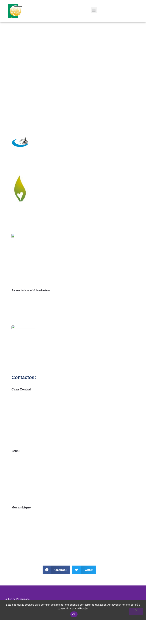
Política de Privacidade (17, 599)
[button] (94, 10)
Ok (74, 614)
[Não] (136, 611)
